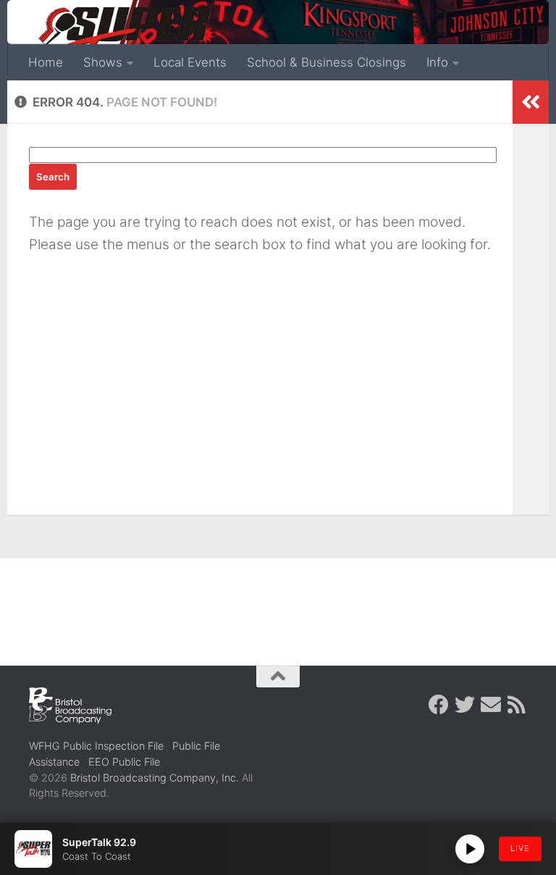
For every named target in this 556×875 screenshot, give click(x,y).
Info (437, 62)
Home (45, 62)
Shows (102, 62)
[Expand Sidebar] (531, 102)
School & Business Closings (326, 62)
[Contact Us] (491, 705)
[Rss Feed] (517, 705)
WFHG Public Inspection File (96, 746)
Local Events (190, 62)
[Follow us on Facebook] (439, 705)
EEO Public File (124, 761)
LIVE (520, 848)
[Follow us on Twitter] (465, 705)
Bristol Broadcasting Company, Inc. (154, 777)
